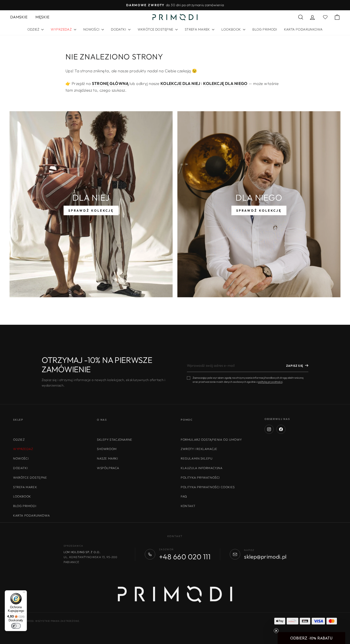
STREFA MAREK (198, 29)
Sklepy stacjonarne (114, 439)
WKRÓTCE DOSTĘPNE (156, 29)
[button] (311, 638)
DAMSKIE (18, 17)
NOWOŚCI (91, 29)
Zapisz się (294, 365)
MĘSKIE (42, 17)
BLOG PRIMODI (264, 29)
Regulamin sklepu (197, 458)
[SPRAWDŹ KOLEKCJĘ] (91, 204)
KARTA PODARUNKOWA (303, 29)
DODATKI (119, 29)
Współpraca (108, 468)
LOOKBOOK (231, 29)
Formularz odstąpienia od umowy (211, 439)
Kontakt (188, 506)
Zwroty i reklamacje (199, 449)
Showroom (107, 449)
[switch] (16, 626)
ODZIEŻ (33, 29)
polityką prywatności (270, 381)
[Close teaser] (276, 630)
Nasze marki (107, 458)
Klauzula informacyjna (202, 468)
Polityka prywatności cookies (208, 487)
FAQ (184, 496)
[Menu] (24, 593)
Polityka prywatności (200, 477)
